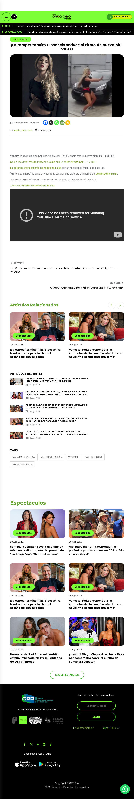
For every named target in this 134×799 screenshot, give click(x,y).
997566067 (112, 728)
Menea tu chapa (22, 464)
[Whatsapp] (56, 122)
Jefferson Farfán (106, 173)
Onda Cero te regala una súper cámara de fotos (33, 186)
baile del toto (93, 457)
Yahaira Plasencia (24, 457)
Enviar (96, 716)
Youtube (73, 457)
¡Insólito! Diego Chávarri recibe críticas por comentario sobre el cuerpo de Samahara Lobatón (96, 658)
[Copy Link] (67, 122)
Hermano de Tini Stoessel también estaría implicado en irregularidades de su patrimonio (36, 658)
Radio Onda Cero (23, 130)
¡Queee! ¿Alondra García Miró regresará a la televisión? (86, 287)
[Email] (62, 122)
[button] (111, 305)
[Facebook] (45, 122)
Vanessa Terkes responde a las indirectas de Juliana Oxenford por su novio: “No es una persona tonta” (95, 353)
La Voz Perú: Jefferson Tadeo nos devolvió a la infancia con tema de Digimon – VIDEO (64, 270)
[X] (51, 122)
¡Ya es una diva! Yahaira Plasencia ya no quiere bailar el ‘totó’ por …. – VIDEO (53, 161)
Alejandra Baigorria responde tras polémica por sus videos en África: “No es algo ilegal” (56, 406)
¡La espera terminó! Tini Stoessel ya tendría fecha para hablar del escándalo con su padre (35, 353)
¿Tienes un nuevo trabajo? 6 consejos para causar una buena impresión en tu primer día (57, 379)
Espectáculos (20, 39)
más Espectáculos (67, 675)
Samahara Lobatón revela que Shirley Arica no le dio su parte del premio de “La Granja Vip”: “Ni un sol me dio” (58, 395)
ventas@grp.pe (85, 728)
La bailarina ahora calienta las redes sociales (35, 167)
